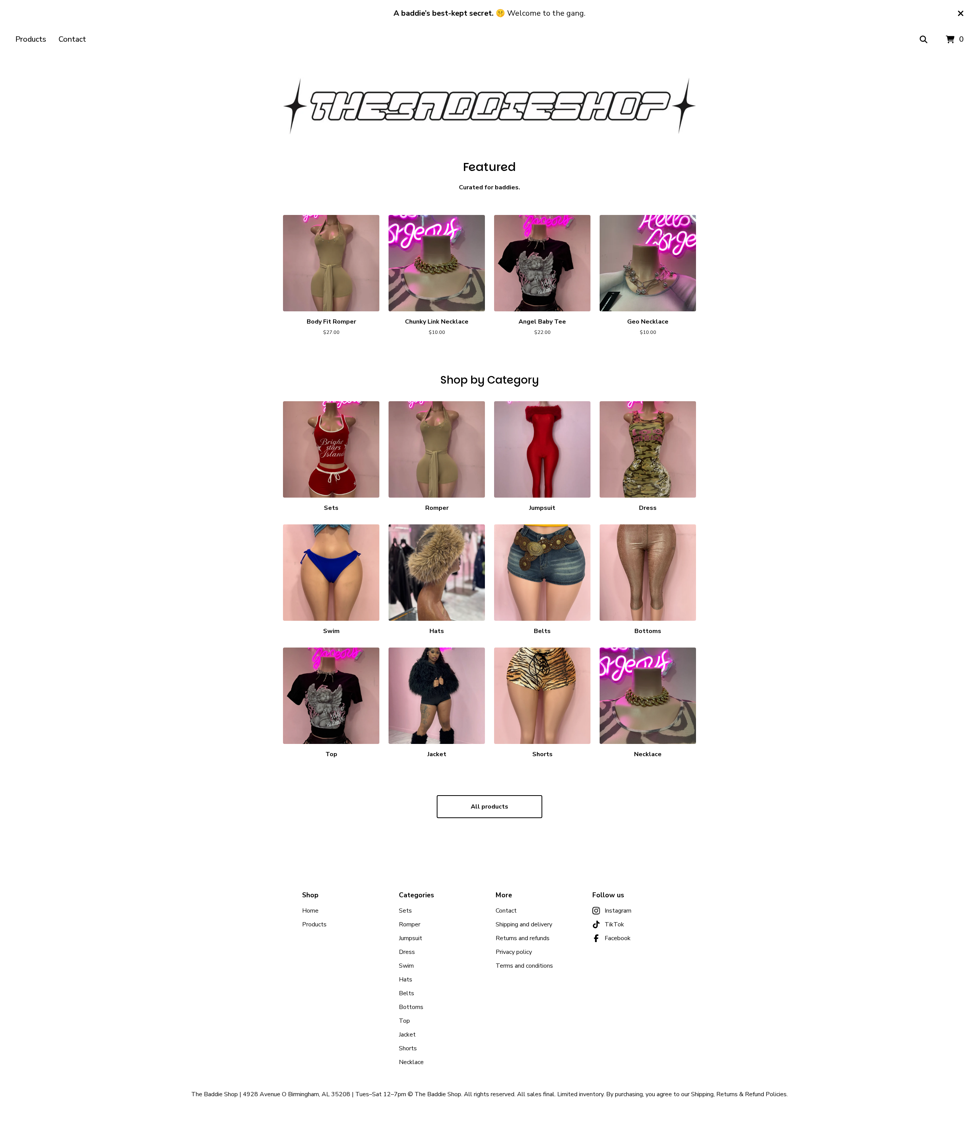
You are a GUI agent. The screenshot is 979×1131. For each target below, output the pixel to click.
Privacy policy (514, 952)
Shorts (408, 1048)
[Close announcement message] (961, 13)
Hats (405, 979)
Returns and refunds (523, 938)
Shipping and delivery (524, 924)
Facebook (618, 938)
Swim (406, 966)
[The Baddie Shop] (489, 106)
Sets (405, 910)
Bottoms (411, 1007)
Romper (409, 924)
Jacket (407, 1034)
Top (404, 1021)
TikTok (614, 924)
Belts (406, 993)
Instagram (618, 910)
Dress (407, 952)
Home (310, 910)
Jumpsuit (410, 938)
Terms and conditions (524, 966)
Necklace (411, 1062)
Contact (72, 39)
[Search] (923, 40)
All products (489, 806)
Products (30, 39)
